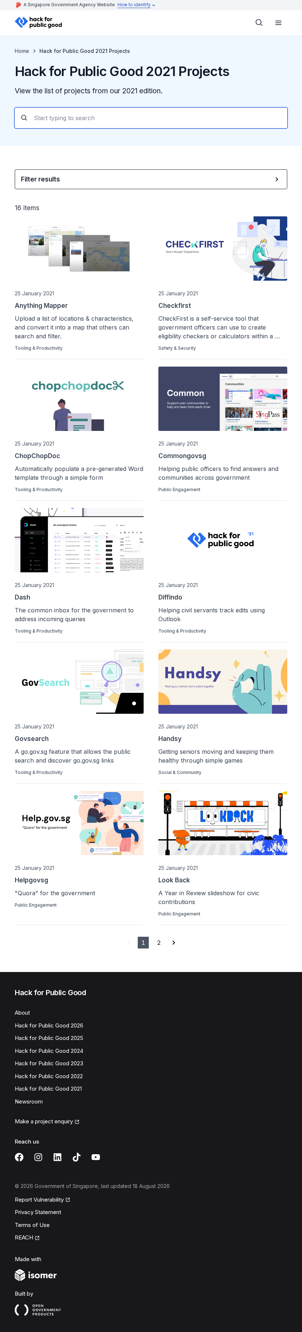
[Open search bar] (259, 23)
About (22, 1012)
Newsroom (29, 1101)
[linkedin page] (57, 1157)
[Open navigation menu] (278, 23)
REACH (24, 1237)
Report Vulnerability (39, 1199)
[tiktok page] (76, 1157)
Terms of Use (32, 1224)
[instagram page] (38, 1157)
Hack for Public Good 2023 (49, 1063)
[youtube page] (95, 1157)
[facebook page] (19, 1157)
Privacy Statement (38, 1212)
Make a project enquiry (44, 1121)
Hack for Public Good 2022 (49, 1076)
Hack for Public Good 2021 (48, 1088)
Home (22, 51)
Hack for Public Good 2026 (49, 1025)
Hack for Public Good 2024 (49, 1050)
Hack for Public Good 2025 (49, 1037)
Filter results (40, 179)
